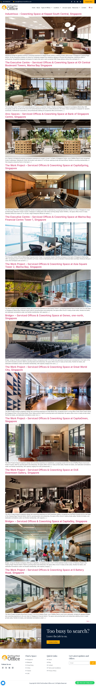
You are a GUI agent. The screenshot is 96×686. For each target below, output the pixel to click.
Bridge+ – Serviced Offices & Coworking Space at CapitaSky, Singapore (46, 521)
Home (33, 7)
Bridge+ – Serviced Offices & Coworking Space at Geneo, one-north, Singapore (44, 317)
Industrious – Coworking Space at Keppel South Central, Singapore (43, 13)
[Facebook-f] (71, 1)
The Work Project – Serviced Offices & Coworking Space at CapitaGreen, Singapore (46, 420)
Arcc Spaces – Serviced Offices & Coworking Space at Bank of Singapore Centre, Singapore (47, 115)
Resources (75, 7)
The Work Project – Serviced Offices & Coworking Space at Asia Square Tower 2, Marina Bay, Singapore (46, 265)
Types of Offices (45, 7)
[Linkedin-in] (77, 1)
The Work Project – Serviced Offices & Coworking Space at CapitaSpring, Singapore (47, 167)
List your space (66, 7)
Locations (56, 7)
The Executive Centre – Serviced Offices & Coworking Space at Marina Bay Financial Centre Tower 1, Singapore (48, 218)
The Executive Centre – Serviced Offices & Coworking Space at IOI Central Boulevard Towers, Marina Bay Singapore (47, 64)
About (38, 7)
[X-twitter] (74, 1)
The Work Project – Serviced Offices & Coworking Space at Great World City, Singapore (46, 368)
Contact (84, 7)
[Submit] (93, 663)
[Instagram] (80, 1)
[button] (84, 682)
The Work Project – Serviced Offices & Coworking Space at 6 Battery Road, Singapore (44, 571)
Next (89, 621)
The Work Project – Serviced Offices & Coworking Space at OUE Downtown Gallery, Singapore (41, 471)
